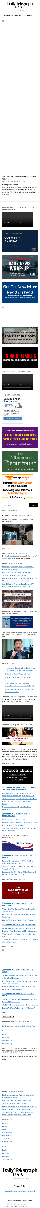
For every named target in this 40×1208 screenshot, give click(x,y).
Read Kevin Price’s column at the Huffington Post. (18, 1026)
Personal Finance (7, 1135)
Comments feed (7, 1040)
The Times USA (30, 925)
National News (7, 1132)
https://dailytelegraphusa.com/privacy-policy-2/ (20, 1191)
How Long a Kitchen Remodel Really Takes (16, 572)
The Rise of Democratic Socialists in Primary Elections (20, 1005)
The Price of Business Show (14, 789)
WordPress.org (7, 1044)
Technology (6, 1138)
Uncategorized (7, 1141)
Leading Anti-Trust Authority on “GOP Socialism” (18, 1008)
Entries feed (6, 1037)
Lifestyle (5, 1126)
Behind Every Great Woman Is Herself (17, 674)
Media (4, 1129)
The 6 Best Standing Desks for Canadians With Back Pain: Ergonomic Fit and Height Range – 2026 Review (19, 801)
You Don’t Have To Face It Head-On (14, 575)
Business (5, 1123)
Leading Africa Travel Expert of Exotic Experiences (19, 920)
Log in (4, 1034)
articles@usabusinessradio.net (17, 553)
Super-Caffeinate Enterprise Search (13, 819)
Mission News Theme (14, 1200)
